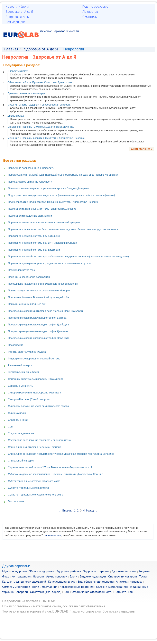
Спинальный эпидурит (21, 460)
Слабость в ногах (18, 71)
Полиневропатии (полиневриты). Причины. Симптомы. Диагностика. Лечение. (53, 202)
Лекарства (90, 12)
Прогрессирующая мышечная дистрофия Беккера (37, 317)
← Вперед (65, 510)
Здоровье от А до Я (19, 12)
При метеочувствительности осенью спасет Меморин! (39, 290)
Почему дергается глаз (21, 270)
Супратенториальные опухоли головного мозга (35, 494)
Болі (66, 591)
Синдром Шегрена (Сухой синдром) (28, 399)
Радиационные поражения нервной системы (34, 358)
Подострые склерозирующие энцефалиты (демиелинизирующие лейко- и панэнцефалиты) (61, 195)
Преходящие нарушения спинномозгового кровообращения (43, 283)
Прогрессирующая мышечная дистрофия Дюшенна (38, 331)
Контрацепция (21, 576)
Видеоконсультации (93, 576)
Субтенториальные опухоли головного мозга (34, 481)
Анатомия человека (129, 581)
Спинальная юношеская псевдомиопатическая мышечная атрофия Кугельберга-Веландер (61, 453)
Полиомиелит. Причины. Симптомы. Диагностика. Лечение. (42, 208)
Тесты (143, 576)
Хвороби (22, 591)
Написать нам (123, 591)
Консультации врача (61, 581)
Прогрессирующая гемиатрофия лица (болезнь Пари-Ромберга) (45, 311)
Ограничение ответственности (92, 591)
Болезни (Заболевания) (112, 586)
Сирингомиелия (17, 413)
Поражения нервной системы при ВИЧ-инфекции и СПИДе (42, 242)
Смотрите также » (141, 149)
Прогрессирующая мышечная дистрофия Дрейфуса (38, 324)
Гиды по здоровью (95, 6)
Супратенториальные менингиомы (28, 487)
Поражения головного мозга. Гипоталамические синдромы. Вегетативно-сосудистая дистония (63, 229)
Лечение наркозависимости (59, 31)
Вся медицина (15, 22)
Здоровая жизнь (17, 17)
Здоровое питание (124, 571)
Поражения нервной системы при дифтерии (34, 249)
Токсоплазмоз (16, 501)
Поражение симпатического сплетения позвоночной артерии (44, 222)
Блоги (73, 576)
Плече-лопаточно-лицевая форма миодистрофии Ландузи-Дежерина (48, 188)
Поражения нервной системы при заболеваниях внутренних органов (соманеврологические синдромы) (68, 256)
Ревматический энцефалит (23, 372)
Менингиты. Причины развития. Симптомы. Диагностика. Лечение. (46, 138)
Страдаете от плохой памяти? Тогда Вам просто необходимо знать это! (50, 467)
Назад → (91, 510)
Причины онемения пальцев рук (26, 93)
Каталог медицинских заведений (24, 581)
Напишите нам (52, 535)
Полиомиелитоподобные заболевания (30, 215)
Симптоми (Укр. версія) (45, 591)
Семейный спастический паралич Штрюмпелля (35, 379)
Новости (38, 576)
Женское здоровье (41, 571)
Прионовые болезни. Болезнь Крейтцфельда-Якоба (38, 297)
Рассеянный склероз (20, 365)
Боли (35, 586)
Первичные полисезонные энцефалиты (31, 168)
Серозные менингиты (20, 385)
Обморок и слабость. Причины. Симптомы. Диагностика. (40, 82)
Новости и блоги (17, 6)
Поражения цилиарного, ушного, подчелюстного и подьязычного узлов (49, 263)
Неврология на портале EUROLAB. (29, 601)
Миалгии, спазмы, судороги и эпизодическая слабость (39, 104)
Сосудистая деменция (21, 433)
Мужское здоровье (14, 571)
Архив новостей (56, 576)
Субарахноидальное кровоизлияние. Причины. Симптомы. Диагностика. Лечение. (56, 474)
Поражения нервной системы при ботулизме (34, 236)
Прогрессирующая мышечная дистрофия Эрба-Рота (39, 338)
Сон (10, 426)
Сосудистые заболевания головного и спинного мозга (39, 440)
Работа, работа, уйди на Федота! (27, 351)
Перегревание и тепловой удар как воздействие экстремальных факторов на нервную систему (63, 174)
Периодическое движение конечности (30, 181)
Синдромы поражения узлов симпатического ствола (38, 406)
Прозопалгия (15, 345)
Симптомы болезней (16, 586)
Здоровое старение (96, 571)
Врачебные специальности (95, 581)
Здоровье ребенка (68, 571)
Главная (11, 49)
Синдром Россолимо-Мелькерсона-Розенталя (35, 392)
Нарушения (49, 586)
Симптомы (90, 17)
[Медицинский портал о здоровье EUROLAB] (21, 40)
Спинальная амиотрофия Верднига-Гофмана (34, 447)
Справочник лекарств (122, 576)
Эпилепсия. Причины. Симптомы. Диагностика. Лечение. (41, 126)
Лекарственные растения (77, 586)
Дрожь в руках (16, 115)
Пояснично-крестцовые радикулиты (29, 277)
